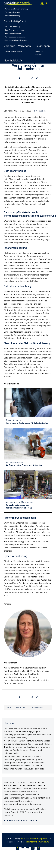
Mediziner (39, 51)
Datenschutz (31, 841)
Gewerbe (38, 55)
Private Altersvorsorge (13, 51)
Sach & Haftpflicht (15, 21)
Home (8, 707)
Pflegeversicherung (12, 15)
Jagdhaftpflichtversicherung (16, 40)
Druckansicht (40, 110)
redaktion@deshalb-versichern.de (21, 820)
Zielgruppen (42, 45)
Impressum (43, 841)
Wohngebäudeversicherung (15, 37)
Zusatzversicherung (12, 12)
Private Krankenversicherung (16, 9)
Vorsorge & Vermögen (17, 45)
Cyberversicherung (12, 27)
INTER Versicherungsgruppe (34, 838)
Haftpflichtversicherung (14, 30)
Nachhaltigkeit (13, 60)
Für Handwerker (36, 707)
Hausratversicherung (13, 33)
